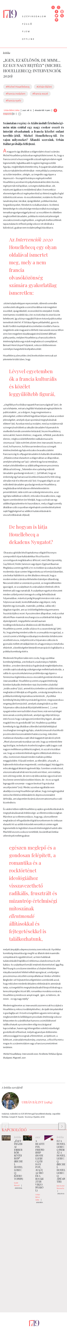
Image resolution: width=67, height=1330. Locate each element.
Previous (3, 1124)
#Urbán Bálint (44, 86)
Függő (27, 24)
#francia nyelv (13, 100)
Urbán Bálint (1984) (12, 110)
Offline (28, 39)
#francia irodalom (15, 93)
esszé (37, 1137)
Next (60, 1124)
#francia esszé (40, 93)
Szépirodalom (34, 16)
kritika (6, 53)
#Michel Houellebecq (17, 86)
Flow (26, 31)
